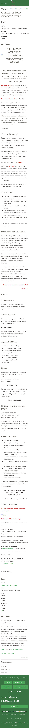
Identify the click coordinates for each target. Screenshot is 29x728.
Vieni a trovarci (5, 649)
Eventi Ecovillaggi (5, 669)
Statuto (8, 682)
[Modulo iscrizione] (3, 515)
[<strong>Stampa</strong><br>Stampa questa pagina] (17, 8)
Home (2, 678)
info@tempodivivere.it (8, 548)
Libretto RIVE (6, 687)
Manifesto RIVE (19, 682)
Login (13, 678)
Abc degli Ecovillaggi (20, 687)
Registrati (19, 678)
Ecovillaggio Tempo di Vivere (9, 585)
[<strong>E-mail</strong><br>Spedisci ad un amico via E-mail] (12, 8)
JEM (27, 657)
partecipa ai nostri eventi (16, 649)
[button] (4, 3)
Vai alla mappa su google (7, 653)
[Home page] (14, 711)
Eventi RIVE (4, 666)
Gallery (24, 678)
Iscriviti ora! (15, 706)
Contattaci (8, 678)
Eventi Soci (4, 672)
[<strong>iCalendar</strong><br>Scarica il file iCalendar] (24, 8)
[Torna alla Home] (14, 3)
